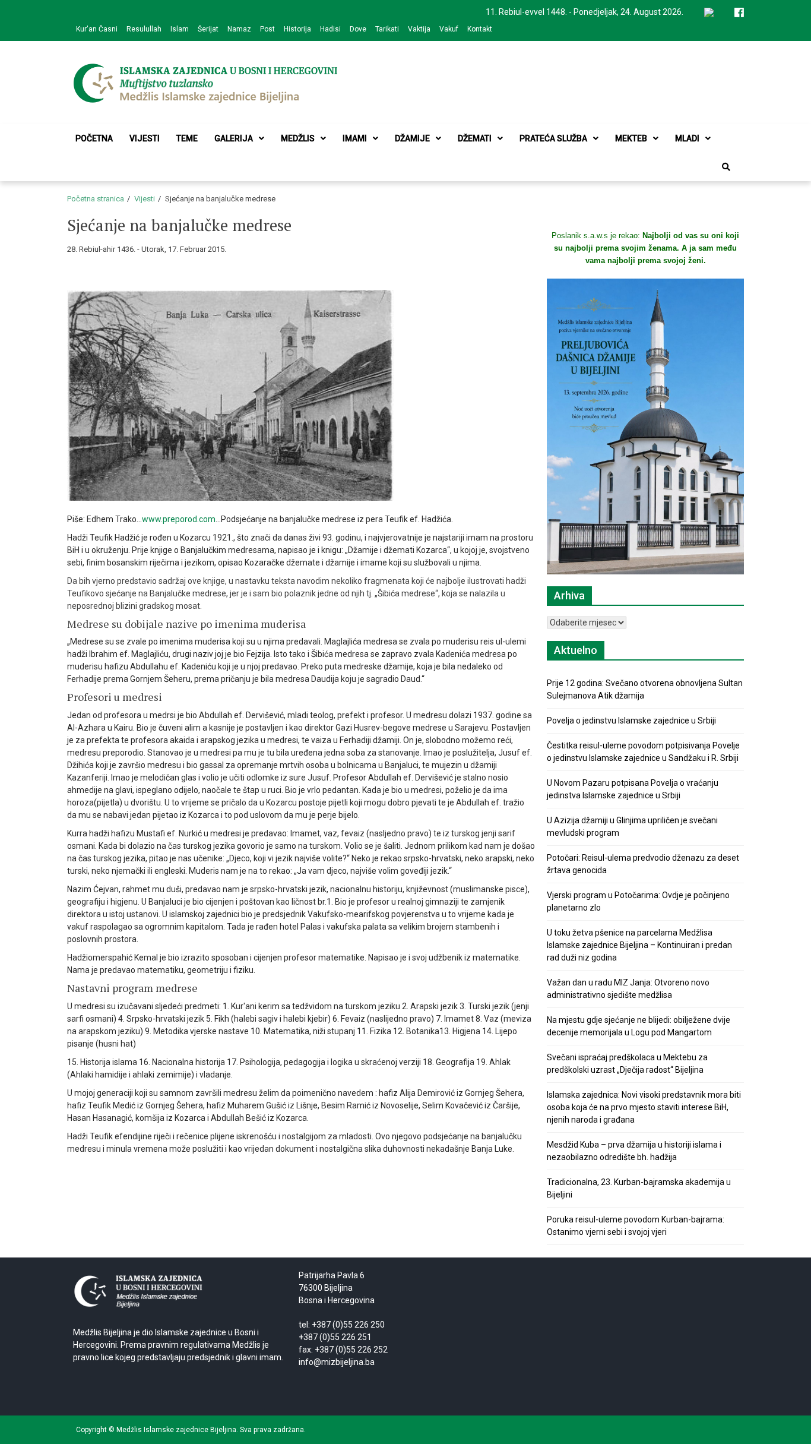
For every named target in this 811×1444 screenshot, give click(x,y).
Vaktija (419, 29)
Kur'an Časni (97, 29)
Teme (187, 138)
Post (267, 29)
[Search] (726, 167)
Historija (297, 29)
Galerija (233, 138)
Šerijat (208, 29)
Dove (358, 29)
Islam (179, 29)
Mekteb (631, 138)
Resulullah (143, 29)
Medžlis (298, 138)
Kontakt (479, 29)
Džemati (475, 138)
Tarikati (387, 29)
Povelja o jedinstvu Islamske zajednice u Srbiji (631, 720)
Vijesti (144, 138)
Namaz (239, 29)
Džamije (412, 138)
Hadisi (330, 29)
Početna (94, 138)
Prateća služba (553, 138)
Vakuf (448, 29)
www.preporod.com (179, 519)
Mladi (687, 138)
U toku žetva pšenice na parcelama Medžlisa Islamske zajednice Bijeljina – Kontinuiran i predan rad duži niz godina (639, 945)
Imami (355, 138)
